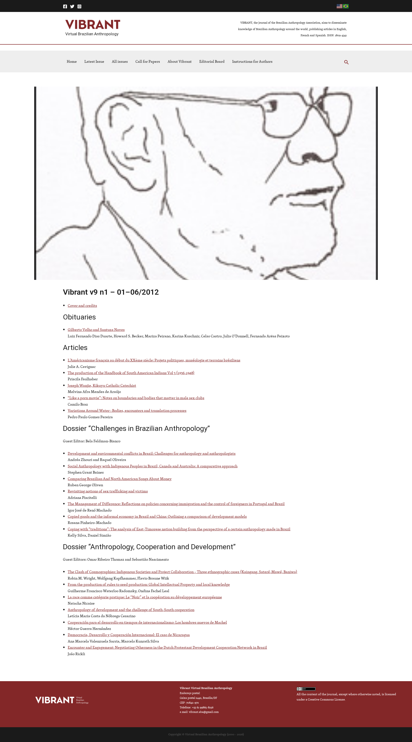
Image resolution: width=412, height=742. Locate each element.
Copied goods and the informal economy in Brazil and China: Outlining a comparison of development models (157, 516)
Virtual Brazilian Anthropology (91, 33)
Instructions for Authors (252, 61)
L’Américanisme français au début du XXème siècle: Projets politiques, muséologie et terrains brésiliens (154, 360)
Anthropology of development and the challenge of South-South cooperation (131, 609)
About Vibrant (180, 61)
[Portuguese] (346, 6)
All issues (120, 61)
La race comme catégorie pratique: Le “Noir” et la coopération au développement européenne (145, 597)
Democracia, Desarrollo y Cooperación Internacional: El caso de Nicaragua (129, 634)
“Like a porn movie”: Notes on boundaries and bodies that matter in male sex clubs (136, 398)
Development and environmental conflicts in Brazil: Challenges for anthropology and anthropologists (152, 453)
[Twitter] (72, 6)
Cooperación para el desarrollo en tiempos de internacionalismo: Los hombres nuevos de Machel (147, 622)
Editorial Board (212, 61)
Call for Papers (147, 61)
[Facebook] (65, 6)
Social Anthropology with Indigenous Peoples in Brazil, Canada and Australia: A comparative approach (152, 466)
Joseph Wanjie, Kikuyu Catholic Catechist (102, 385)
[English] (340, 6)
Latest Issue (94, 61)
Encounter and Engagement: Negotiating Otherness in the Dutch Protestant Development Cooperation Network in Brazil (167, 647)
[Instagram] (79, 6)
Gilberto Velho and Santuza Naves (96, 329)
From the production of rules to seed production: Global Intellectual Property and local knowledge (149, 584)
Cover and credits (82, 305)
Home (72, 61)
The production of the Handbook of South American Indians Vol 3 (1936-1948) (131, 373)
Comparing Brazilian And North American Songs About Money (120, 478)
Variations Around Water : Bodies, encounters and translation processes (127, 410)
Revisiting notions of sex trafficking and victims (108, 491)
